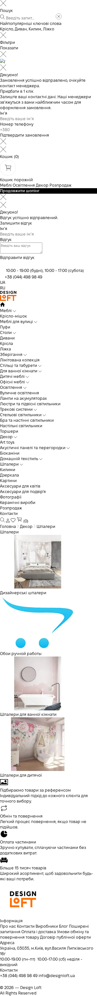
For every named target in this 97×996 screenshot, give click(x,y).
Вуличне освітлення (19, 393)
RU (2, 288)
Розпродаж (60, 185)
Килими (7, 470)
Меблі (6, 185)
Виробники (47, 926)
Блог (63, 926)
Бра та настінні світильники (27, 420)
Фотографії (10, 497)
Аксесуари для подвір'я (23, 492)
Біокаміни (9, 453)
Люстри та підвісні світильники (30, 404)
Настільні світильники (21, 426)
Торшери (9, 431)
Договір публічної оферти (65, 937)
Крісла (6, 343)
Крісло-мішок (13, 316)
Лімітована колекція (20, 360)
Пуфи (5, 327)
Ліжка (5, 349)
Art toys (7, 442)
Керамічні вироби (17, 502)
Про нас (8, 926)
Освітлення (24, 185)
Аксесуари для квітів (20, 486)
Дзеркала (9, 475)
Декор (42, 185)
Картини (8, 481)
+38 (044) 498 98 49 (23, 277)
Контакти (9, 513)
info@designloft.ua (57, 976)
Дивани (7, 338)
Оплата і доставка (38, 932)
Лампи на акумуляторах (23, 398)
